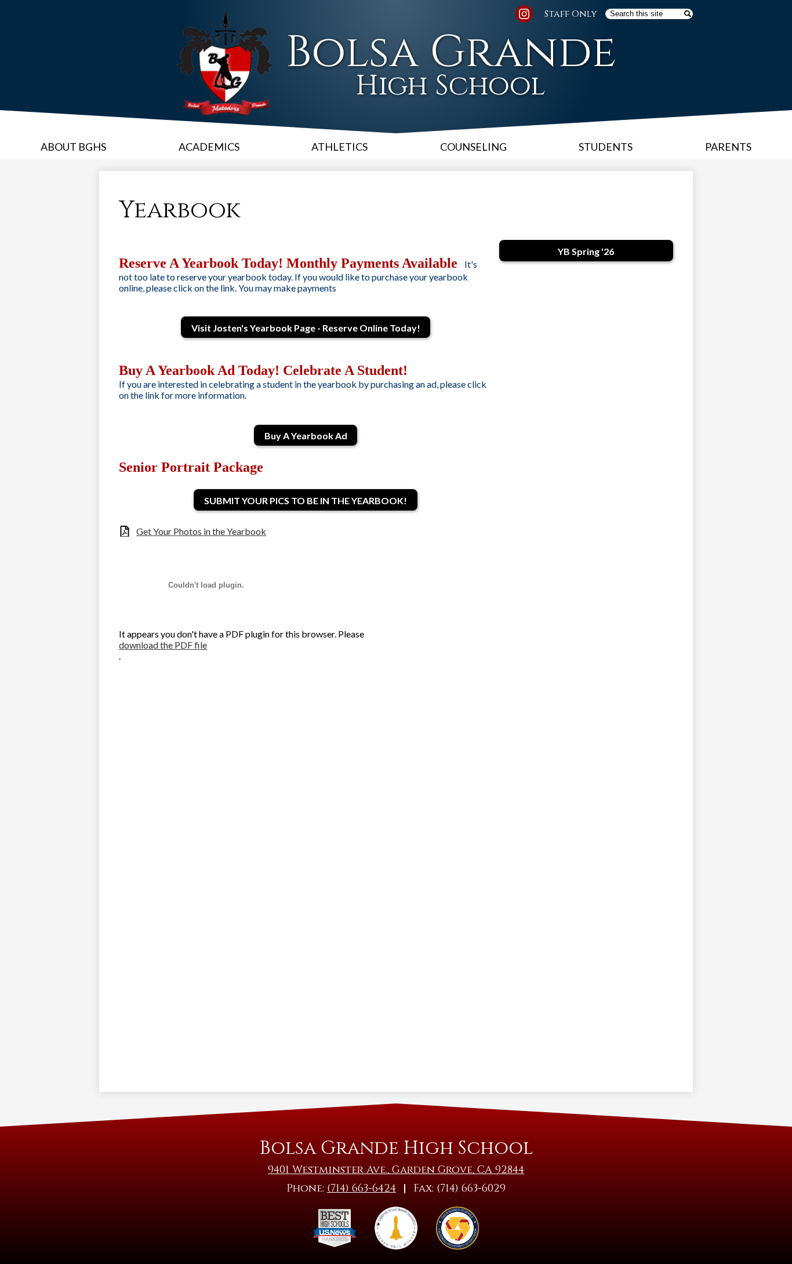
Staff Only (570, 14)
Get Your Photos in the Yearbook (201, 531)
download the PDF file (163, 644)
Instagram (524, 14)
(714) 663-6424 (361, 1188)
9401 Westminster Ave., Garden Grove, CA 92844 (396, 1170)
